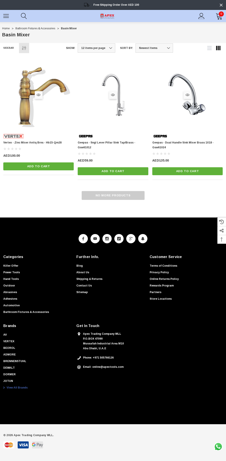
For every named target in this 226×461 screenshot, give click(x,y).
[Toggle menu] (6, 15)
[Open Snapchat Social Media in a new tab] (142, 238)
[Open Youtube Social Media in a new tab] (95, 238)
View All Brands (17, 387)
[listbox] (154, 48)
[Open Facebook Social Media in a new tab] (83, 238)
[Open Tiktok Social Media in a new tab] (119, 238)
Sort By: (126, 48)
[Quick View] (38, 95)
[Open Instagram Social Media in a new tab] (107, 238)
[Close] (221, 5)
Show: (70, 48)
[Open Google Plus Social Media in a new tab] (131, 238)
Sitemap (82, 292)
